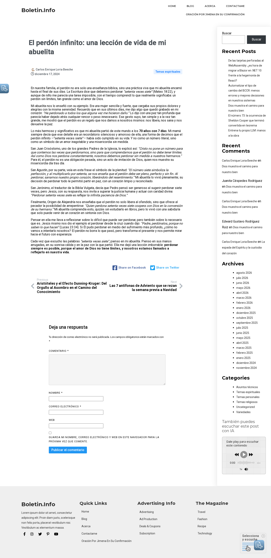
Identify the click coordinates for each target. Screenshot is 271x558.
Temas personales (247, 397)
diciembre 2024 (246, 362)
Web (52, 419)
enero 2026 (243, 307)
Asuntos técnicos (247, 387)
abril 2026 (242, 292)
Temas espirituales (168, 71)
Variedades (243, 412)
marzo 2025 (244, 347)
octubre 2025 (244, 317)
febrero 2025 (244, 352)
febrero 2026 (244, 302)
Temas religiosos (247, 402)
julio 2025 (242, 327)
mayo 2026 (243, 287)
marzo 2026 (244, 297)
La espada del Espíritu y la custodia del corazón (243, 247)
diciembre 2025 (246, 312)
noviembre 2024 (246, 367)
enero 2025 (243, 357)
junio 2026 (242, 282)
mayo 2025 (243, 337)
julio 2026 (242, 277)
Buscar (227, 33)
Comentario (59, 350)
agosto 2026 (244, 272)
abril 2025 (242, 342)
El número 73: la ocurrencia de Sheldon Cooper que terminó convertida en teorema (247, 120)
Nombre (55, 392)
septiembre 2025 (247, 322)
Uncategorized (245, 407)
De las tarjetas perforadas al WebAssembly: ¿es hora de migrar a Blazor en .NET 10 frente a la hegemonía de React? (246, 70)
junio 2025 (242, 332)
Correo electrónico (65, 406)
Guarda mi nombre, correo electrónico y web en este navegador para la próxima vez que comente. (104, 439)
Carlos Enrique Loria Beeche (239, 160)
